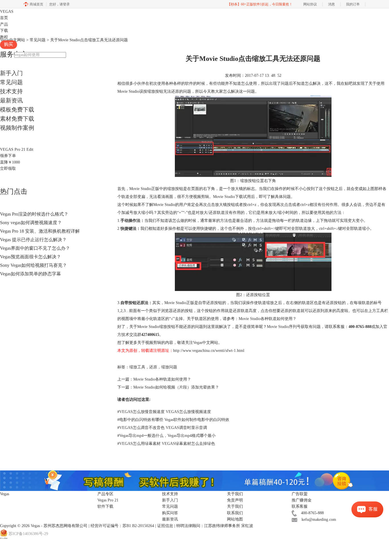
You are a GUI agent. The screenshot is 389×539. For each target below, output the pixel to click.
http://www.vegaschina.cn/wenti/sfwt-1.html (208, 350)
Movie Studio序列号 (284, 327)
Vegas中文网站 (205, 342)
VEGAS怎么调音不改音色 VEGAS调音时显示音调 (162, 428)
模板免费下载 (17, 109)
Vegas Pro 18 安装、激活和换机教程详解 (40, 231)
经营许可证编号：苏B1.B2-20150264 (122, 526)
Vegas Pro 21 (107, 500)
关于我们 (235, 506)
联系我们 (235, 513)
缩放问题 (169, 367)
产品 (4, 24)
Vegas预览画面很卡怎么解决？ (30, 256)
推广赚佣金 (302, 500)
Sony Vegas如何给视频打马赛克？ (33, 265)
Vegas (35, 526)
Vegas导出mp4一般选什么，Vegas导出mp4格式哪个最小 (166, 435)
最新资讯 (11, 100)
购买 (8, 44)
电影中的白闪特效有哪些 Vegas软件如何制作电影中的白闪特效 (173, 420)
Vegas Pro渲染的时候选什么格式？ (34, 214)
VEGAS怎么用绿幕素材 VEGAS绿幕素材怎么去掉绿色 (166, 443)
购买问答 (170, 513)
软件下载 (105, 506)
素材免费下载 (17, 118)
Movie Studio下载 (228, 197)
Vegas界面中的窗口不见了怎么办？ (35, 248)
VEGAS (6, 11)
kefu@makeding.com (319, 519)
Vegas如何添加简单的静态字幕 (30, 273)
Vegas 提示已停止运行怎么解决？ (33, 239)
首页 (4, 18)
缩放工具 (137, 367)
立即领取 (8, 168)
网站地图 (235, 519)
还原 (153, 367)
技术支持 (11, 91)
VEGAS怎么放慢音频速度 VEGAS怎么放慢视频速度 (164, 412)
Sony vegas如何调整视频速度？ (31, 222)
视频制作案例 (17, 128)
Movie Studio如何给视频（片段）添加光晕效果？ (176, 387)
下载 (4, 30)
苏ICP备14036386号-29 (28, 534)
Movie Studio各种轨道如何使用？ (267, 319)
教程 (4, 37)
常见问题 (11, 82)
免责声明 (235, 500)
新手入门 (11, 73)
